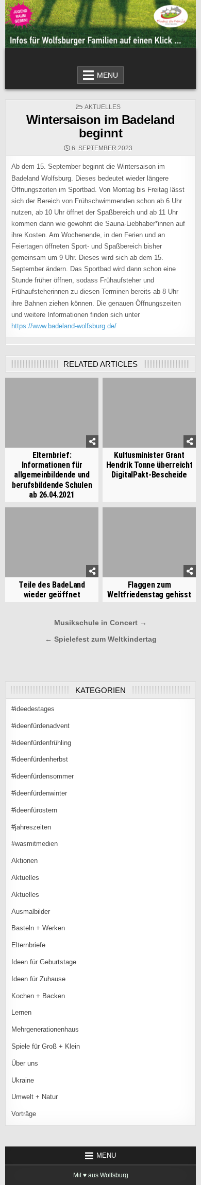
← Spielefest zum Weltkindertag (101, 639)
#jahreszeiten (31, 827)
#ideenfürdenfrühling (41, 743)
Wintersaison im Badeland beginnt (100, 126)
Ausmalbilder (30, 911)
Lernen (21, 1012)
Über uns (24, 1063)
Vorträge (23, 1114)
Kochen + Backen (38, 996)
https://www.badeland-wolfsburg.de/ (63, 326)
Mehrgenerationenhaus (45, 1029)
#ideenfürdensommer (42, 776)
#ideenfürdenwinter (39, 793)
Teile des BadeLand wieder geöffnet (52, 589)
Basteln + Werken (38, 928)
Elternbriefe (28, 945)
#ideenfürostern (34, 810)
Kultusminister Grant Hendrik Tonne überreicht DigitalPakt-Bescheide (149, 465)
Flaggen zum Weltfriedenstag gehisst (149, 589)
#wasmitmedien (34, 843)
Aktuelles (103, 107)
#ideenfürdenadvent (40, 726)
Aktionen (24, 860)
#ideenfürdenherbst (39, 759)
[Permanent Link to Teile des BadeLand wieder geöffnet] (52, 542)
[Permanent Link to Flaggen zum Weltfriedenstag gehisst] (149, 542)
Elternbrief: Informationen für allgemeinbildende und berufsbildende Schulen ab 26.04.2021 (52, 475)
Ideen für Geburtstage (43, 962)
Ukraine (22, 1080)
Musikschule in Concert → (100, 623)
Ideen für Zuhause (38, 979)
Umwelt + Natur (34, 1097)
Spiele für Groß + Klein (45, 1046)
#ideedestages (33, 709)
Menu (107, 75)
